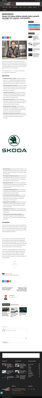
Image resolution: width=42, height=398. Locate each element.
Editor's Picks (7, 12)
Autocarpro (12, 70)
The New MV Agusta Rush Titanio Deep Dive (22, 314)
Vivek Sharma (5, 19)
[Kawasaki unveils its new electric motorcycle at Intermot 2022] (17, 376)
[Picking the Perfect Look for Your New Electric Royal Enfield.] (14, 310)
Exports (11, 273)
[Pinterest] (8, 38)
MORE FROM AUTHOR (14, 304)
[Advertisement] (28, 3)
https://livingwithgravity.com (13, 297)
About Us (34, 7)
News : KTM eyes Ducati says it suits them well (23, 371)
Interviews (30, 7)
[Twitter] (37, 1)
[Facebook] (36, 1)
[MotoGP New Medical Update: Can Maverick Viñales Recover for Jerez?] (6, 309)
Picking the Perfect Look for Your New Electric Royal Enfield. (36, 44)
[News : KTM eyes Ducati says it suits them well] (17, 371)
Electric (24, 7)
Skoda (7, 80)
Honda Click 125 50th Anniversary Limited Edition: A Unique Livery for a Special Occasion (22, 289)
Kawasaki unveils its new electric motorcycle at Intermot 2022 (23, 377)
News (6, 7)
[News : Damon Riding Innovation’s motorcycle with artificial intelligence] (17, 365)
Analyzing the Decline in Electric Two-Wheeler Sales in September (7, 288)
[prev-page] (2, 318)
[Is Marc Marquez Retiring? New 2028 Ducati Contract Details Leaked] (30, 54)
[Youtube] (39, 1)
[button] (38, 7)
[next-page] (4, 318)
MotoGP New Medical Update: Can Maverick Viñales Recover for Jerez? (36, 38)
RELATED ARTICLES (6, 304)
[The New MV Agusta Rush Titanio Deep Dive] (23, 310)
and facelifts (7, 273)
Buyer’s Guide (15, 7)
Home (3, 7)
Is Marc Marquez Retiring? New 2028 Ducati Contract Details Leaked (36, 55)
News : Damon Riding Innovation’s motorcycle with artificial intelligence (23, 366)
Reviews (10, 7)
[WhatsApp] (10, 38)
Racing (20, 7)
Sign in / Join (4, 0)
